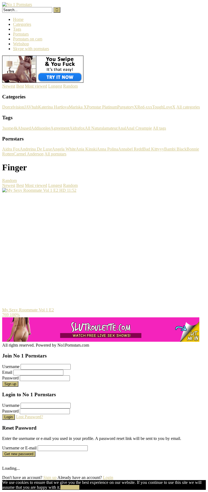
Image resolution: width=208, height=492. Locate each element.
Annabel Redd (130, 149)
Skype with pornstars (31, 48)
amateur (111, 128)
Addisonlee (40, 128)
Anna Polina (107, 149)
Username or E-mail (19, 448)
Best (20, 86)
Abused (24, 128)
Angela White (64, 149)
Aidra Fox (11, 149)
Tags (17, 29)
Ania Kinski (86, 149)
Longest (55, 86)
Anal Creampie (139, 128)
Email (7, 372)
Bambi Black (175, 149)
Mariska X (78, 107)
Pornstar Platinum (102, 107)
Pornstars (21, 34)
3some (7, 128)
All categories (188, 107)
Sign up (10, 384)
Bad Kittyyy (153, 149)
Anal (122, 128)
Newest (8, 86)
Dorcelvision (13, 107)
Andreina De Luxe (36, 149)
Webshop (21, 43)
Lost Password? (29, 416)
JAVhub (31, 107)
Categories (22, 24)
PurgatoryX (127, 107)
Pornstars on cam (27, 39)
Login (8, 417)
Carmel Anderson (29, 154)
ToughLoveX (164, 107)
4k (15, 128)
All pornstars (55, 154)
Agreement (59, 128)
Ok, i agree (69, 487)
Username (11, 366)
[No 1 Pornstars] (17, 4)
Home (18, 19)
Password (10, 378)
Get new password (18, 454)
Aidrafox (77, 128)
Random (70, 86)
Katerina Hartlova (53, 107)
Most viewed (36, 86)
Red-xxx (144, 107)
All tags (159, 128)
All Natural (94, 128)
